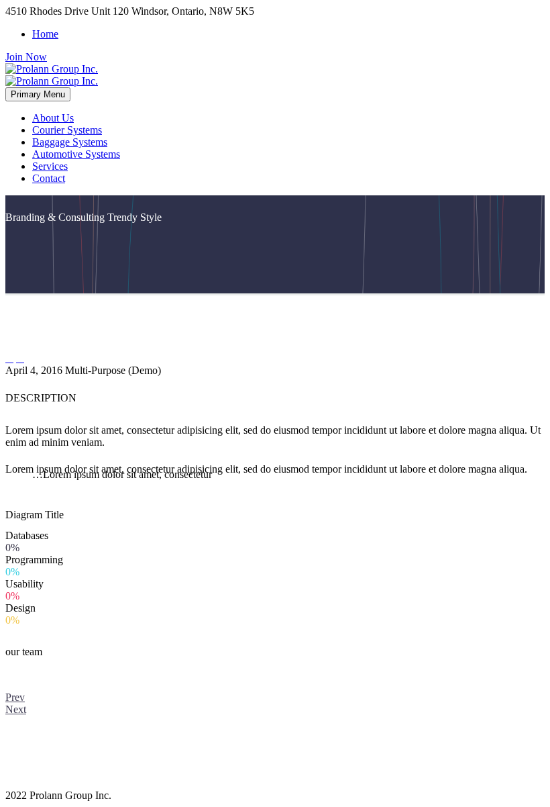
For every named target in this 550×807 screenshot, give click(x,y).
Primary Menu (38, 94)
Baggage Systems (69, 142)
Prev (15, 697)
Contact (48, 178)
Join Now (26, 56)
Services (50, 166)
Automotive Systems (76, 154)
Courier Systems (67, 130)
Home (45, 34)
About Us (53, 118)
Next (15, 709)
